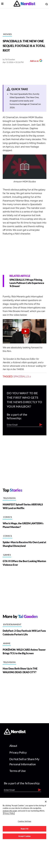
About (13, 745)
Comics (7, 517)
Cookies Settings (24, 821)
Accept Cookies (24, 836)
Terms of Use (17, 771)
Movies (7, 34)
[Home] (15, 734)
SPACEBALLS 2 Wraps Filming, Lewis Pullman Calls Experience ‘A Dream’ (27, 283)
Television (9, 498)
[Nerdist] (24, 4)
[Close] (46, 802)
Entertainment (12, 624)
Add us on (34, 61)
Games (7, 554)
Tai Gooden (10, 59)
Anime (6, 643)
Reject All (24, 829)
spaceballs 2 (22, 376)
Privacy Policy (18, 752)
